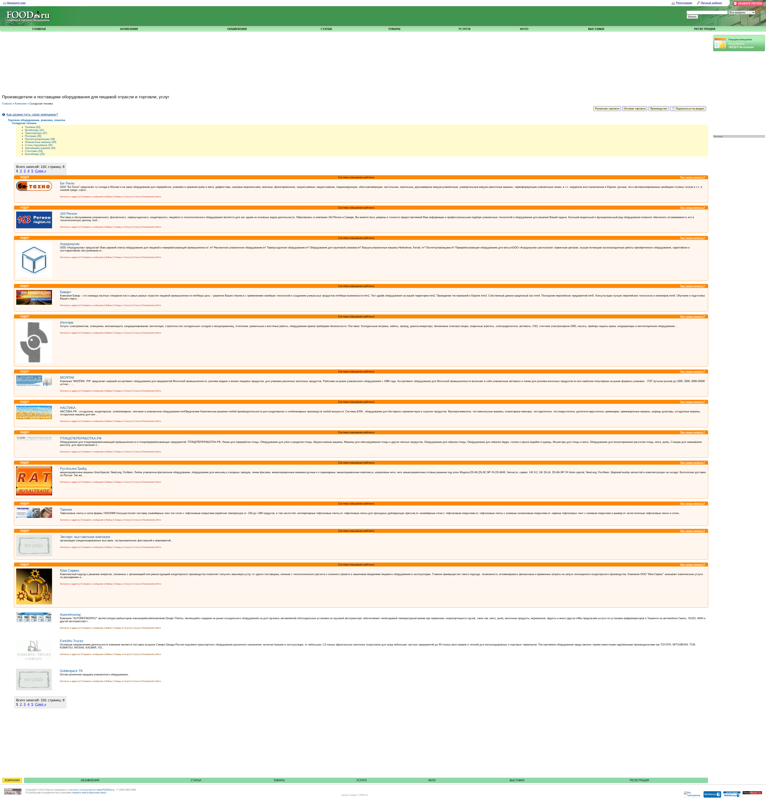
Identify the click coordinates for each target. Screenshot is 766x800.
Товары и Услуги (122, 196)
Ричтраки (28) (33, 136)
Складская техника (24, 123)
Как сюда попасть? (692, 177)
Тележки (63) (32, 127)
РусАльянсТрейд (73, 469)
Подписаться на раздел (689, 108)
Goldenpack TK (71, 671)
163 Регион (68, 214)
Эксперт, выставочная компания (85, 537)
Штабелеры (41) (34, 130)
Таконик (66, 509)
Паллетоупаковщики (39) (40, 139)
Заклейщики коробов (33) (40, 148)
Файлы (109, 196)
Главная (7, 103)
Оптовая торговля (635, 108)
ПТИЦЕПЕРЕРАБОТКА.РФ (81, 438)
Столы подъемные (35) (38, 145)
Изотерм (66, 322)
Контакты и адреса (70, 196)
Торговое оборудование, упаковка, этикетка (36, 120)
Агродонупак (69, 244)
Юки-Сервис (70, 570)
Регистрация (639, 780)
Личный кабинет (711, 2)
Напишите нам (16, 2)
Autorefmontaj (70, 615)
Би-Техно (67, 183)
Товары (279, 780)
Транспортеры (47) (36, 133)
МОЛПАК (67, 377)
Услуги (361, 780)
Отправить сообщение (92, 196)
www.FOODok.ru (106, 789)
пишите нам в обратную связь (89, 792)
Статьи (136, 196)
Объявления (148, 196)
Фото (158, 196)
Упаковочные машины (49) (40, 142)
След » (40, 171)
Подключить (741, 43)
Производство (658, 108)
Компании (21, 103)
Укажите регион (750, 3)
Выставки (517, 780)
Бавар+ (65, 292)
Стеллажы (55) (34, 151)
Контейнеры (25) (34, 154)
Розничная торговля (607, 108)
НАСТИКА (67, 408)
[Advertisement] (737, 92)
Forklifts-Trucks (71, 641)
